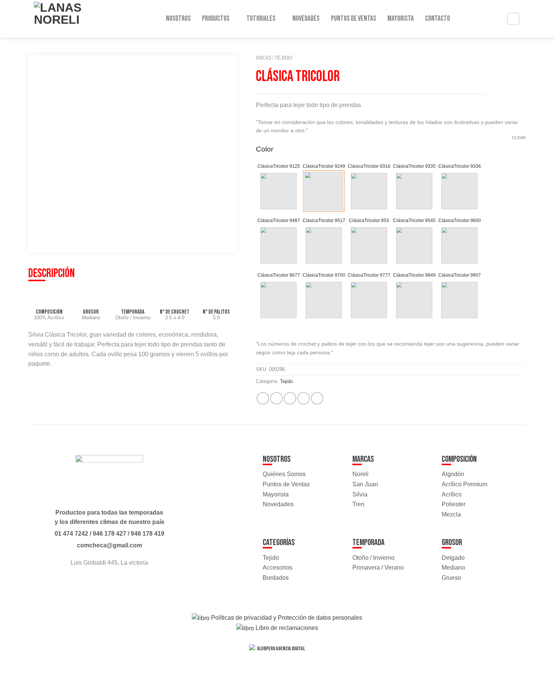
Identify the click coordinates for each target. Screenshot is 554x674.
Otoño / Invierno (373, 558)
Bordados (276, 577)
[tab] (51, 274)
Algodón (453, 474)
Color (264, 149)
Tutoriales (260, 18)
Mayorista (400, 18)
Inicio (263, 58)
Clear (519, 137)
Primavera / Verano (378, 567)
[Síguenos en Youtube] (116, 582)
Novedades (306, 18)
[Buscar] (513, 19)
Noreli (360, 474)
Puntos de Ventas (353, 18)
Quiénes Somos (284, 474)
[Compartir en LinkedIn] (317, 398)
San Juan (365, 484)
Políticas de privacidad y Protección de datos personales (286, 617)
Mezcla (451, 514)
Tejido (283, 58)
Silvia (359, 494)
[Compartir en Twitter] (276, 398)
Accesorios (277, 567)
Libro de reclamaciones (286, 628)
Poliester (453, 504)
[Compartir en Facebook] (263, 398)
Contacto (437, 18)
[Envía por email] (290, 398)
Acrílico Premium (464, 484)
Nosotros (178, 18)
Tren (358, 504)
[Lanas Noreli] (66, 19)
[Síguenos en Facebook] (102, 582)
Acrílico (452, 494)
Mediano (453, 567)
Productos (216, 18)
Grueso (451, 577)
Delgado (453, 558)
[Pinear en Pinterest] (303, 398)
